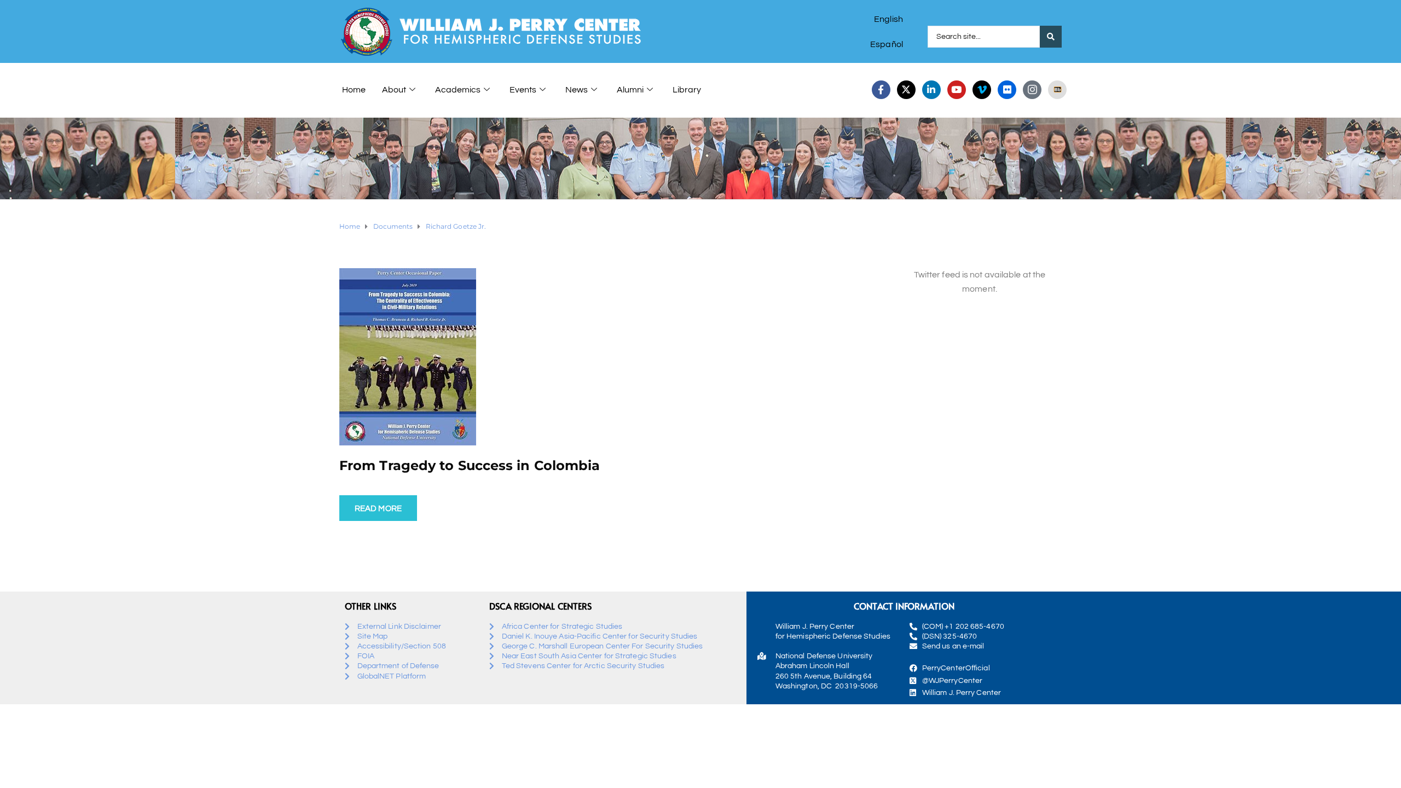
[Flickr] (1007, 89)
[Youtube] (956, 89)
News (576, 89)
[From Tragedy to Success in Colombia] (407, 356)
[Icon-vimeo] (981, 89)
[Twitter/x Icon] (906, 89)
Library (687, 89)
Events (523, 89)
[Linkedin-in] (931, 89)
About (394, 89)
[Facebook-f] (881, 89)
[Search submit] (1051, 37)
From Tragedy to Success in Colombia (469, 465)
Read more (378, 509)
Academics (457, 89)
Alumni (630, 89)
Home (354, 89)
